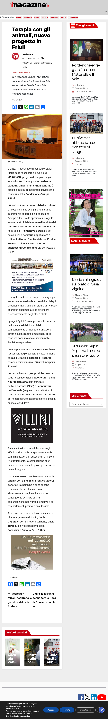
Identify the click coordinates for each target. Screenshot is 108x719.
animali (37, 63)
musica (45, 17)
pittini (24, 67)
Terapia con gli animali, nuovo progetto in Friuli (31, 38)
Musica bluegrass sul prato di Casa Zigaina (86, 284)
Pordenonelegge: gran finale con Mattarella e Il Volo (86, 72)
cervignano (73, 17)
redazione (28, 54)
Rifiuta (67, 710)
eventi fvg (28, 17)
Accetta (51, 710)
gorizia (63, 17)
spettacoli (54, 17)
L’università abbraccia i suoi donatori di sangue (84, 145)
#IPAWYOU (27, 63)
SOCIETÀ (78, 164)
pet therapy (46, 63)
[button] (106, 12)
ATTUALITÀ (79, 368)
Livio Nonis (80, 362)
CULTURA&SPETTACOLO (85, 92)
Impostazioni (85, 710)
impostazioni (25, 716)
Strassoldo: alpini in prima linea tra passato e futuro (86, 351)
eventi (18, 17)
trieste (36, 17)
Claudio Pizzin (81, 295)
